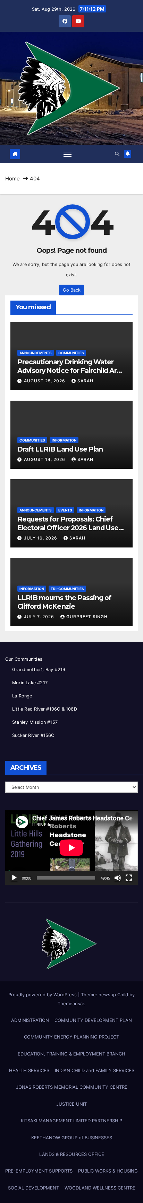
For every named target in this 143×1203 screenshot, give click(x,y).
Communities (71, 353)
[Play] (14, 877)
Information (64, 440)
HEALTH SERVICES (29, 1070)
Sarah (85, 380)
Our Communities (23, 659)
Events (65, 510)
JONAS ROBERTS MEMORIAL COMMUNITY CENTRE (71, 1087)
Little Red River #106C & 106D (44, 709)
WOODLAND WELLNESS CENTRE (100, 1188)
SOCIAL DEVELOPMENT (33, 1188)
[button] (117, 154)
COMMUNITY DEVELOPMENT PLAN (93, 1020)
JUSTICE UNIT (71, 1104)
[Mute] (117, 877)
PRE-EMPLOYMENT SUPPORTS (39, 1171)
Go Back (72, 290)
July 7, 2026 (40, 616)
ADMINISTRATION (30, 1020)
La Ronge (22, 695)
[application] (71, 847)
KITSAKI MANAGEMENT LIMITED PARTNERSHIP (71, 1120)
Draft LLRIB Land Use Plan (60, 449)
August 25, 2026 (45, 380)
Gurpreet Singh (87, 616)
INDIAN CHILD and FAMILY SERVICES (94, 1070)
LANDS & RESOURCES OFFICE (71, 1154)
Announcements (35, 353)
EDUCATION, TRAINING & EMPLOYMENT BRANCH (71, 1054)
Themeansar (71, 1003)
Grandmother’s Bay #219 (38, 669)
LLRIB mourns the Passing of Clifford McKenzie (64, 602)
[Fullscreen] (128, 877)
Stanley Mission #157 (35, 722)
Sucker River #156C (33, 735)
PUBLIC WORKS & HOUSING (108, 1171)
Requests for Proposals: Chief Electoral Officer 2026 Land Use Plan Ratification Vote (67, 528)
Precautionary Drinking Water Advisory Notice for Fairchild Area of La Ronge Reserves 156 (71, 370)
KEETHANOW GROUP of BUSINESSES (71, 1137)
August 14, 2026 (45, 459)
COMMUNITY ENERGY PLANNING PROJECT (71, 1037)
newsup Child (113, 994)
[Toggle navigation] (67, 154)
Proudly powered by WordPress (43, 994)
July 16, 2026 (41, 538)
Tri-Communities (67, 589)
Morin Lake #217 (30, 682)
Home (12, 178)
